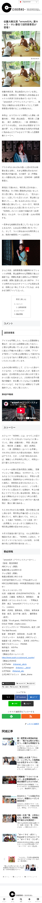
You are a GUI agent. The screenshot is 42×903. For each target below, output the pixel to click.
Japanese (26, 2)
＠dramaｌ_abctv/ (23, 668)
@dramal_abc (18, 671)
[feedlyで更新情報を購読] (11, 716)
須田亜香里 (22, 307)
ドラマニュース (9, 683)
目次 (18, 299)
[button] (27, 703)
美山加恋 (15, 687)
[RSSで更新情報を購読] (30, 716)
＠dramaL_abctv (20, 664)
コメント (19, 304)
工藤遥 (6, 687)
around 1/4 (21, 683)
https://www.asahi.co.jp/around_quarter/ (18, 658)
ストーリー (20, 311)
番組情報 (19, 314)
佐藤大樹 (32, 683)
